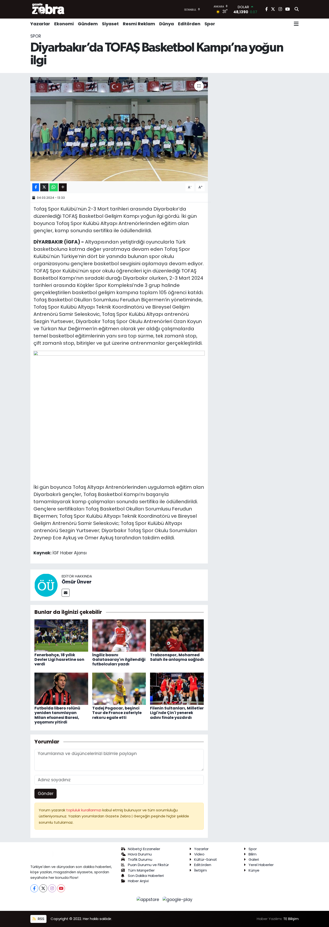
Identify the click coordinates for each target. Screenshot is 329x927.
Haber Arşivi (138, 880)
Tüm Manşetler (141, 870)
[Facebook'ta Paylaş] (35, 187)
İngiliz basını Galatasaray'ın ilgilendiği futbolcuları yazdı (118, 659)
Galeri (254, 859)
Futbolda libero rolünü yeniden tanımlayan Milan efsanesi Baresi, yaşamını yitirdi (57, 715)
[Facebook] (34, 888)
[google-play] (178, 899)
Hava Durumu (140, 854)
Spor (209, 24)
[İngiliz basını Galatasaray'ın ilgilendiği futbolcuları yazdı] (119, 635)
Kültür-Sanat (205, 859)
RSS (40, 918)
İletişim (200, 870)
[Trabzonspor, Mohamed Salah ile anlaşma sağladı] (177, 635)
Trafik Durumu (140, 859)
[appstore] (149, 899)
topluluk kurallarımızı (84, 810)
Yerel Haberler (261, 864)
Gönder (45, 793)
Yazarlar (40, 24)
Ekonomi (64, 24)
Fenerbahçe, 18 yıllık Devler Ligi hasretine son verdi (59, 659)
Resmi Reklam (139, 24)
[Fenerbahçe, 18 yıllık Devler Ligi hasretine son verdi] (61, 635)
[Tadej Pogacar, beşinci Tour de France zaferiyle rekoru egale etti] (119, 688)
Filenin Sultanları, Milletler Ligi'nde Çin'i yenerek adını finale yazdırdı (177, 712)
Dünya (166, 24)
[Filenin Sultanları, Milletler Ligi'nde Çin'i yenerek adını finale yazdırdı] (177, 688)
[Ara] (297, 9)
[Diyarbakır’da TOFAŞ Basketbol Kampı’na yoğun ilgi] (119, 129)
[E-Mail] (66, 593)
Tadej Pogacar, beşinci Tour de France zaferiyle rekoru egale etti (117, 712)
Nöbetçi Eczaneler (144, 848)
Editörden (189, 24)
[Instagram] (52, 888)
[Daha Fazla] (63, 187)
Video (199, 854)
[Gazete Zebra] (48, 9)
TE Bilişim (291, 918)
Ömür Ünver (77, 581)
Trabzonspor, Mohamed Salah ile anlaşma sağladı (177, 657)
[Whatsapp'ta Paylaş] (53, 187)
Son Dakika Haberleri (146, 875)
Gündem (88, 24)
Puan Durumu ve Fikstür (148, 864)
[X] (43, 888)
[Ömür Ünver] (46, 585)
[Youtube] (61, 888)
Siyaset (110, 24)
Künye (254, 870)
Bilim (253, 854)
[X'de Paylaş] (44, 187)
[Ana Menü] (296, 24)
